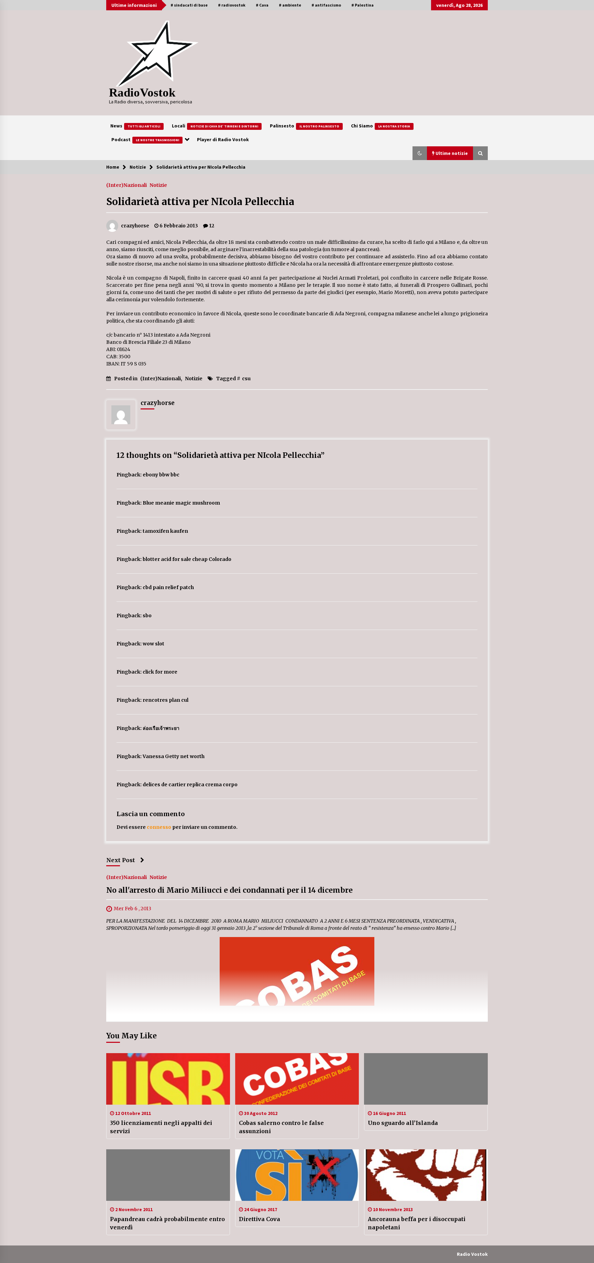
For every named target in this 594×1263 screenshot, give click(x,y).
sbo (147, 615)
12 (211, 226)
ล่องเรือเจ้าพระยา (161, 728)
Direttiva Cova (259, 1219)
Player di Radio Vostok (223, 139)
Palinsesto (304, 126)
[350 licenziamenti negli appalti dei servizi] (168, 1079)
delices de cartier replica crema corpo (190, 784)
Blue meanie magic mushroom (181, 503)
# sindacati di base (189, 5)
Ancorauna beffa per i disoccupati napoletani (416, 1223)
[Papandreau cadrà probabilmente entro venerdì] (168, 1175)
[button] (419, 153)
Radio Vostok (472, 1254)
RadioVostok (142, 92)
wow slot (153, 644)
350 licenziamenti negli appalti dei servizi (161, 1127)
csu (246, 378)
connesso (159, 827)
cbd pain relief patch (168, 587)
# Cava (262, 5)
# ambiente (290, 5)
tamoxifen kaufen (165, 531)
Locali (215, 126)
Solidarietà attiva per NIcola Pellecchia (200, 201)
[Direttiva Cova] (297, 1175)
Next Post (120, 860)
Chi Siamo (380, 126)
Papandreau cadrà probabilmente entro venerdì (167, 1223)
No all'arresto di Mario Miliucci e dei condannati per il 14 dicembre (229, 890)
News (135, 126)
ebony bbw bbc (161, 475)
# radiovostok (231, 5)
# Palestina (362, 5)
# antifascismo (326, 5)
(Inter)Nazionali (126, 185)
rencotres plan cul (165, 700)
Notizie (158, 185)
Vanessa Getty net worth (174, 756)
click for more (160, 672)
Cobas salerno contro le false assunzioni (281, 1127)
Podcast (145, 139)
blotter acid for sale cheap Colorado (187, 559)
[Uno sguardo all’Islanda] (426, 1079)
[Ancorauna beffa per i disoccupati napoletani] (426, 1175)
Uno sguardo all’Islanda (403, 1122)
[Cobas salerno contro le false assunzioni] (297, 1079)
